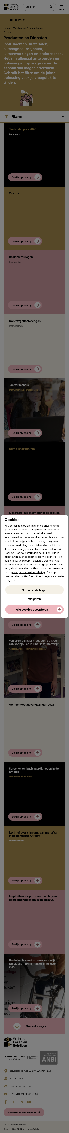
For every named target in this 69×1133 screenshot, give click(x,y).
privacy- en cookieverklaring (28, 572)
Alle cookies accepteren (32, 610)
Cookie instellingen (34, 590)
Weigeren (34, 599)
